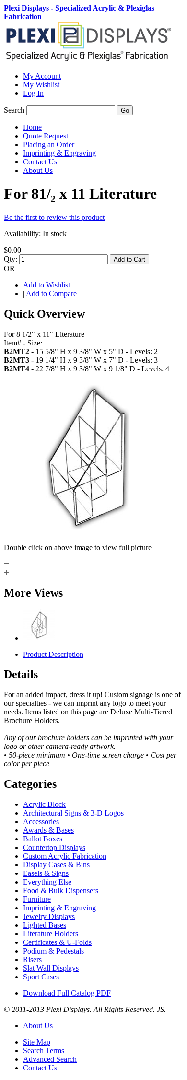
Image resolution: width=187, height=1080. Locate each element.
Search (14, 110)
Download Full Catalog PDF (67, 993)
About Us (38, 1026)
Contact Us (40, 1068)
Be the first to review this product (54, 217)
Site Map (36, 1042)
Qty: (10, 259)
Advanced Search (50, 1059)
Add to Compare (51, 293)
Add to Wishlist (46, 285)
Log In (33, 93)
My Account (42, 76)
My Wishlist (41, 84)
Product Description (53, 654)
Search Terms (43, 1050)
